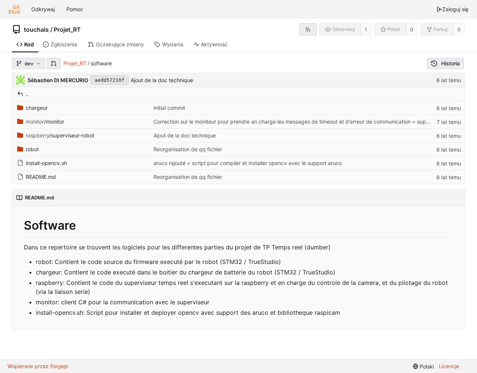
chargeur (37, 108)
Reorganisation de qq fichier (188, 149)
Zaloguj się (455, 9)
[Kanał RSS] (308, 29)
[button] (54, 63)
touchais (36, 29)
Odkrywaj (43, 9)
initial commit (169, 108)
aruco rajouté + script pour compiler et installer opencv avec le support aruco (248, 163)
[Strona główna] (14, 9)
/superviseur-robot (60, 135)
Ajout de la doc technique (162, 80)
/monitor (45, 121)
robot (32, 149)
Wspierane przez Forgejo (37, 366)
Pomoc (74, 9)
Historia (450, 63)
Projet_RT (67, 29)
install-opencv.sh (46, 163)
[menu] (423, 366)
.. (27, 94)
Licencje (449, 366)
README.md (41, 177)
